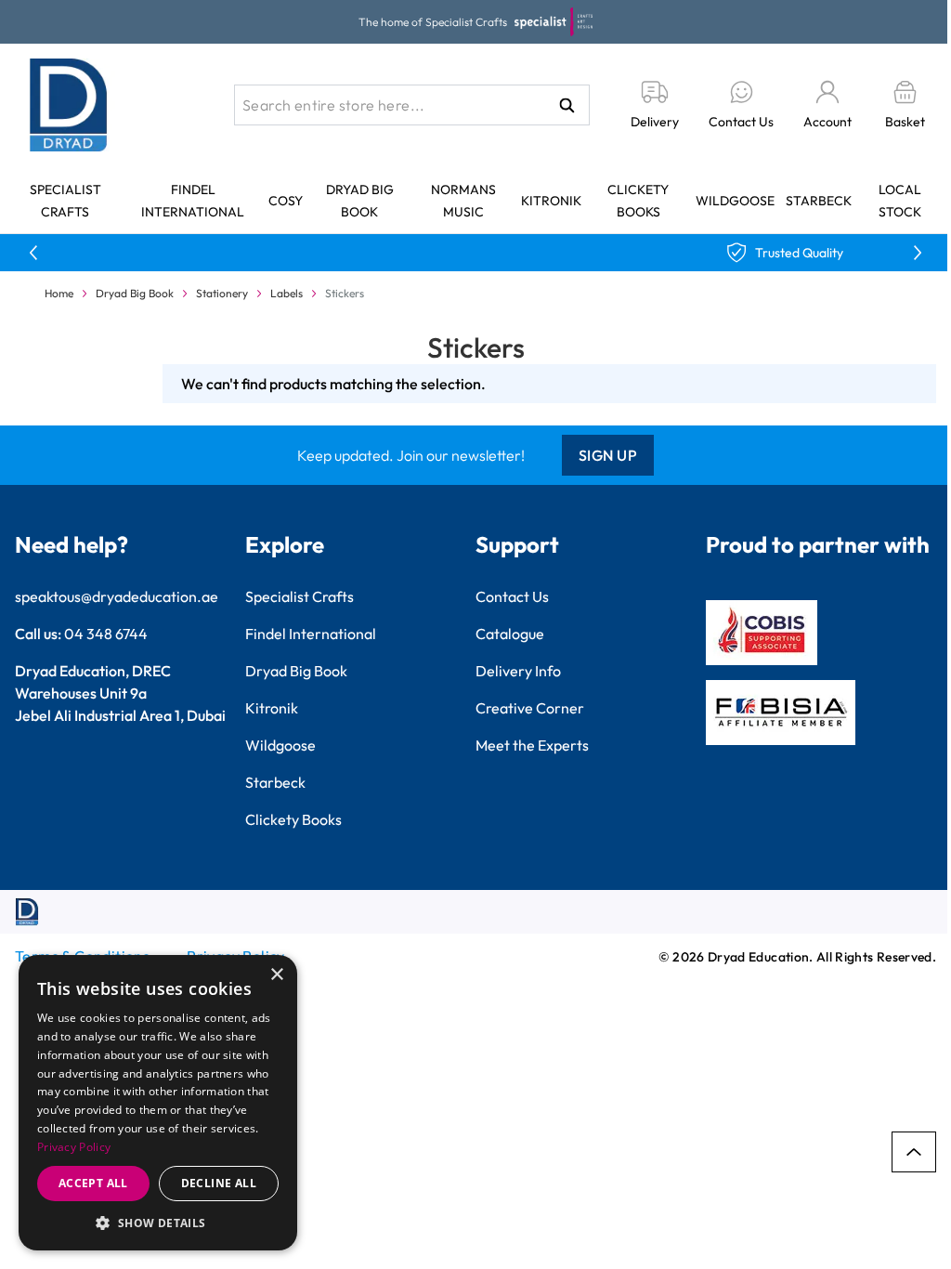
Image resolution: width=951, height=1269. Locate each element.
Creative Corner (530, 708)
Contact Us (512, 596)
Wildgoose (735, 200)
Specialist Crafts (299, 596)
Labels (286, 293)
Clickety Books (293, 819)
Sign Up (608, 455)
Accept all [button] (93, 1183)
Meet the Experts (532, 745)
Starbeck (819, 200)
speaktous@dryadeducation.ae (116, 596)
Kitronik (551, 200)
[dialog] (158, 1102)
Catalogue (510, 633)
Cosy (285, 200)
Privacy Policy (74, 1147)
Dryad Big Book (135, 293)
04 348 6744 (106, 633)
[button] (158, 1222)
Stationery (222, 293)
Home (59, 293)
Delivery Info (518, 670)
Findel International (310, 633)
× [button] (276, 975)
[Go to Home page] (68, 105)
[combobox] (412, 105)
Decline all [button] (218, 1183)
